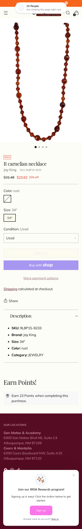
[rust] (7, 199)
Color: (12, 191)
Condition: (16, 229)
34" (9, 218)
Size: (10, 210)
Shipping (10, 289)
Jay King (10, 170)
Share (13, 301)
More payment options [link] (41, 278)
